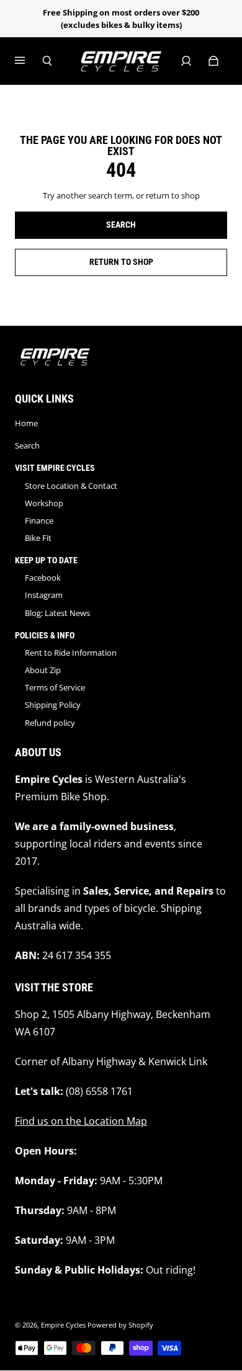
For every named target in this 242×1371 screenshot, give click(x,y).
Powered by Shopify (120, 1325)
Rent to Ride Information (71, 652)
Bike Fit (38, 537)
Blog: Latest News (57, 613)
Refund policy (50, 722)
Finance (39, 520)
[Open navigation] (28, 60)
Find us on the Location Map (81, 1121)
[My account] (186, 60)
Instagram (44, 595)
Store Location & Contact (71, 485)
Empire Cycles (63, 1325)
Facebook (43, 577)
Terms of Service (55, 687)
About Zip (43, 670)
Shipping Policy (53, 704)
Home (26, 423)
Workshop (44, 503)
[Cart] (213, 60)
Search (27, 445)
